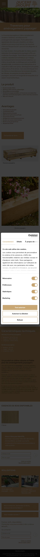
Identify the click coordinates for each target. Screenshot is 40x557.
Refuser (20, 320)
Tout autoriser (20, 307)
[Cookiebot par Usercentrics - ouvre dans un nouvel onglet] (28, 235)
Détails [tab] (19, 241)
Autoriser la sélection (20, 314)
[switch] (34, 285)
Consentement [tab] (7, 241)
